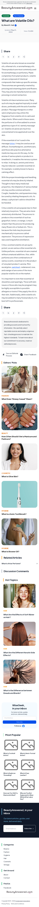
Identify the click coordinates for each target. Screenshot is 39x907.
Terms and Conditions (17, 904)
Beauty (5, 433)
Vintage (6, 865)
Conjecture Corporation (22, 901)
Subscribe (19, 722)
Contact (7, 878)
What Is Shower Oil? (10, 551)
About (6, 875)
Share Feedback (30, 354)
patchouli (16, 267)
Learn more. (29, 3)
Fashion (5, 396)
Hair (5, 611)
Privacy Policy (6, 904)
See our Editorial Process (12, 354)
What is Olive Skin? (10, 476)
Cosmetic (6, 473)
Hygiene (5, 511)
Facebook (7, 888)
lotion (12, 143)
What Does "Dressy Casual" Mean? (17, 399)
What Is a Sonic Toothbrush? (14, 514)
